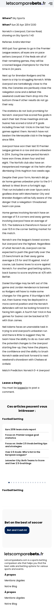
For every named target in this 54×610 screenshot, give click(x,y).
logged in (22, 388)
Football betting (12, 419)
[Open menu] (50, 3)
